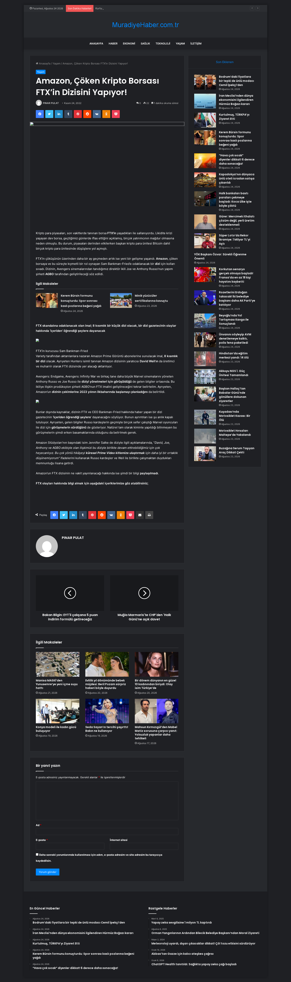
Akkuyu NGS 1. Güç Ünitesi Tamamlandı (233, 373)
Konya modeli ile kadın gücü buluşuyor (56, 729)
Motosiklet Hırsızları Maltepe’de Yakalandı (235, 433)
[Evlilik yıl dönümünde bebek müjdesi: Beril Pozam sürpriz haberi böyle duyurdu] (107, 664)
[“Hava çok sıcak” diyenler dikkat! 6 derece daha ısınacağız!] (205, 160)
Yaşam (180, 43)
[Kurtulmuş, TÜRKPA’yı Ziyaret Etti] (205, 120)
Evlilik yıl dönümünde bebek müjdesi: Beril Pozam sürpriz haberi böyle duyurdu (105, 684)
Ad (38, 825)
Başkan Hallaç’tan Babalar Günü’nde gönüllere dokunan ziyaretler (232, 395)
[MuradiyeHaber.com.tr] (145, 25)
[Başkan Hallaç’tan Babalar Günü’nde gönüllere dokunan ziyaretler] (205, 394)
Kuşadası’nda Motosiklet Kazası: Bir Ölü (234, 416)
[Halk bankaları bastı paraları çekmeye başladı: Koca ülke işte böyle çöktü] (205, 198)
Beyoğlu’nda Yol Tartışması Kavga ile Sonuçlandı (234, 319)
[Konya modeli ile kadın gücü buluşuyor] (57, 711)
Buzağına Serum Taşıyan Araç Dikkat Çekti (236, 450)
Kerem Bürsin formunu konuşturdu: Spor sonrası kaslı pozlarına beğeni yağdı (81, 301)
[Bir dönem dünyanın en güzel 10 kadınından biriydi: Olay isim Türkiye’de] (156, 664)
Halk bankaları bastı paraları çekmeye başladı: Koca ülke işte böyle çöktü (235, 199)
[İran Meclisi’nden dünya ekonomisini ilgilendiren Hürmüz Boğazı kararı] (205, 101)
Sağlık (145, 43)
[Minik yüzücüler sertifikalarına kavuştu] (121, 300)
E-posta (42, 839)
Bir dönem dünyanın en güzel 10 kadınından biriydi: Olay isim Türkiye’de (155, 684)
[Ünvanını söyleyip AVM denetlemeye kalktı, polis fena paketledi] (205, 339)
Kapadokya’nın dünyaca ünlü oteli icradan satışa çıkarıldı (236, 178)
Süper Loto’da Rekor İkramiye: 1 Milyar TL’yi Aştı (234, 239)
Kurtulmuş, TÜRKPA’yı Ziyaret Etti (115, 8)
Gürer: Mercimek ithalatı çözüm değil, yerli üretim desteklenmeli (236, 220)
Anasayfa (96, 43)
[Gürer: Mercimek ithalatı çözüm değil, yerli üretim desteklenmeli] (205, 221)
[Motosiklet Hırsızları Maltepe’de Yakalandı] (205, 436)
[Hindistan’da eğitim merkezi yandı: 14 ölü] (205, 358)
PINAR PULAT (51, 103)
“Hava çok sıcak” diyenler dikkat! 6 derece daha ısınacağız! (237, 159)
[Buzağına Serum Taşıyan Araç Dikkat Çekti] (205, 453)
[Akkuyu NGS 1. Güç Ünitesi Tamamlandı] (205, 376)
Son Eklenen (225, 62)
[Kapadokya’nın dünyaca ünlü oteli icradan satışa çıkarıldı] (205, 179)
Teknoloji (163, 43)
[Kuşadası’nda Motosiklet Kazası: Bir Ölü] (205, 417)
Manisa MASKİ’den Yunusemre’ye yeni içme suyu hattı (57, 684)
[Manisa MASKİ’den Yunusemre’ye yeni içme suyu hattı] (57, 664)
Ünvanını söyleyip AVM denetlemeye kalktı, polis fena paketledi (235, 338)
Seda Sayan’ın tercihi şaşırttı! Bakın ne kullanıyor (106, 729)
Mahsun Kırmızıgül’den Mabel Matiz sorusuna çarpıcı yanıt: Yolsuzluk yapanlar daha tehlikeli (156, 732)
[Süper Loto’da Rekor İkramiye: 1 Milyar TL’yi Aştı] (205, 240)
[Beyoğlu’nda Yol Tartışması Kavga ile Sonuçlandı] (205, 320)
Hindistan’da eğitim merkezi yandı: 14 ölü (234, 355)
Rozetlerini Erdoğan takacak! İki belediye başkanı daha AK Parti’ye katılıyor (237, 298)
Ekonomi (129, 43)
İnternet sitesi (118, 839)
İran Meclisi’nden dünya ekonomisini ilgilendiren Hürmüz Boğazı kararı (236, 100)
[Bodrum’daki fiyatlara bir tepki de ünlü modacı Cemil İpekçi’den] (205, 82)
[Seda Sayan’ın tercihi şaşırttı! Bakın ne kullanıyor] (107, 711)
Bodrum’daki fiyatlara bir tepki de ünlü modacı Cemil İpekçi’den (236, 81)
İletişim (196, 43)
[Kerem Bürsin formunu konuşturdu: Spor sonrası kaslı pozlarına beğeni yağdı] (47, 300)
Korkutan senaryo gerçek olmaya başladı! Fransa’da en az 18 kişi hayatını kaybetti (236, 275)
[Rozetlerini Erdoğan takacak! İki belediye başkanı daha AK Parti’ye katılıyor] (205, 297)
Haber (113, 43)
